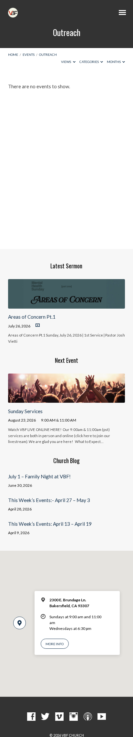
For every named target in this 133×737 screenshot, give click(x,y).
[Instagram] (73, 717)
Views (66, 62)
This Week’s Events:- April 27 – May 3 (49, 500)
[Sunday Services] (66, 398)
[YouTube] (101, 717)
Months (114, 62)
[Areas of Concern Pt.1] (66, 304)
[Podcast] (88, 717)
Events (29, 54)
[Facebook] (31, 717)
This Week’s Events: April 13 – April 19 (50, 524)
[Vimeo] (59, 717)
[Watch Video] (38, 325)
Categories (89, 62)
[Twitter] (45, 717)
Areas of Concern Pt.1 (32, 317)
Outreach (48, 54)
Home (13, 54)
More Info (55, 644)
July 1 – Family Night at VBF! (39, 476)
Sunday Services (25, 411)
